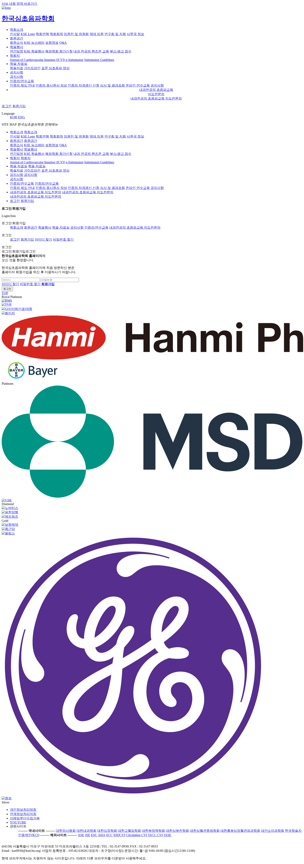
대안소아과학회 (272, 830)
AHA (101, 835)
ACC (109, 835)
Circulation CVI (136, 835)
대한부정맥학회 (153, 830)
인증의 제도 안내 (22, 85)
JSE (87, 835)
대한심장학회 (107, 830)
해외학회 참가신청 (59, 51)
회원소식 (16, 42)
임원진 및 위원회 (76, 34)
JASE (167, 835)
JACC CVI (155, 835)
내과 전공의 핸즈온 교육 (91, 51)
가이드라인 (32, 68)
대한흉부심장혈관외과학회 (240, 830)
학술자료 (16, 68)
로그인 (7, 106)
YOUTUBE (18, 822)
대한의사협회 (66, 830)
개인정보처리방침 (23, 809)
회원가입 (19, 106)
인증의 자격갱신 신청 (83, 85)
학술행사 (16, 47)
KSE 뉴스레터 (34, 42)
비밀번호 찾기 (63, 239)
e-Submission (74, 60)
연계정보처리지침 (23, 814)
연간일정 (16, 51)
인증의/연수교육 (22, 81)
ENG (21, 117)
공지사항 (16, 72)
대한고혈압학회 (129, 830)
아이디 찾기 (43, 239)
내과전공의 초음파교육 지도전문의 (156, 98)
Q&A (63, 42)
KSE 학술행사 (34, 51)
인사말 (15, 34)
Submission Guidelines (99, 60)
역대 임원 (97, 34)
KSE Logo (28, 34)
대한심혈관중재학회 (205, 830)
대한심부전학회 (177, 830)
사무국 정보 (135, 34)
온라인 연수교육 (138, 85)
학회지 (15, 55)
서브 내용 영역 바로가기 (19, 3)
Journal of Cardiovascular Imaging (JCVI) (38, 60)
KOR (13, 117)
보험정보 (52, 42)
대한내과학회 (86, 830)
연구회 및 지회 (115, 34)
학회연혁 (42, 34)
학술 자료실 (18, 63)
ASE (81, 835)
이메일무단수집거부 (25, 818)
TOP (5, 293)
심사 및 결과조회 (112, 85)
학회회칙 (56, 34)
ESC (94, 835)
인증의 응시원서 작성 (51, 85)
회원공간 (16, 38)
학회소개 (16, 29)
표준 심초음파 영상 (55, 68)
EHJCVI (119, 835)
